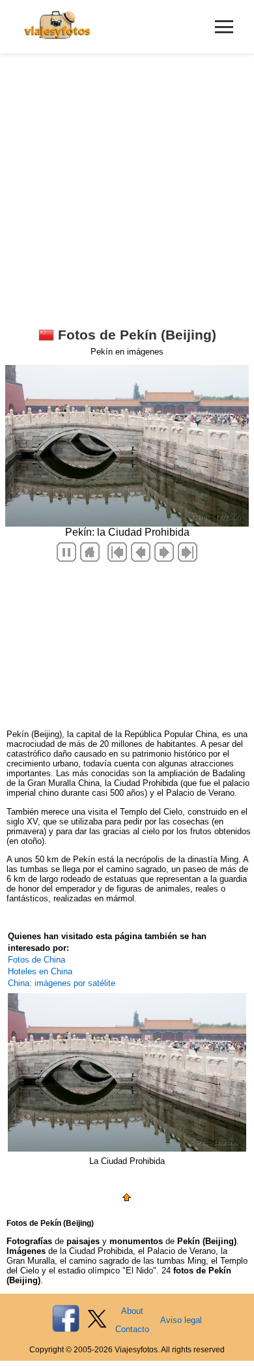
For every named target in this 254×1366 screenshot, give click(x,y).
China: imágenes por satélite (61, 983)
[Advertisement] (127, 187)
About (132, 1311)
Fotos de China (36, 960)
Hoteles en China (40, 971)
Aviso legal (181, 1320)
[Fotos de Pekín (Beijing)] (127, 1199)
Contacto (132, 1329)
